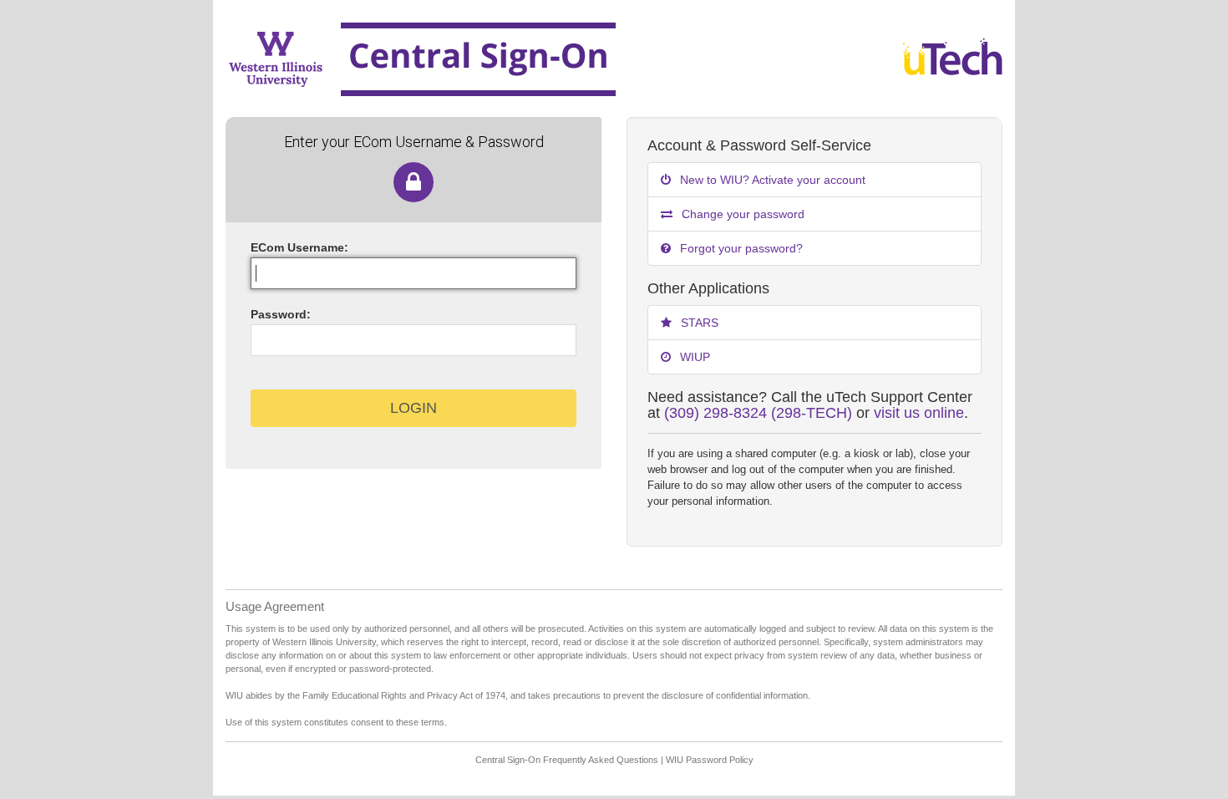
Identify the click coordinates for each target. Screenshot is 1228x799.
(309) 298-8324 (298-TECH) (758, 413)
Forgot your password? (740, 248)
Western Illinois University (536, 58)
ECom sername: (299, 247)
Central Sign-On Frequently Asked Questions (566, 760)
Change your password (741, 214)
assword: (281, 314)
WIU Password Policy (710, 760)
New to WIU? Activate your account (771, 179)
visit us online (919, 413)
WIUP (693, 357)
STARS (697, 322)
